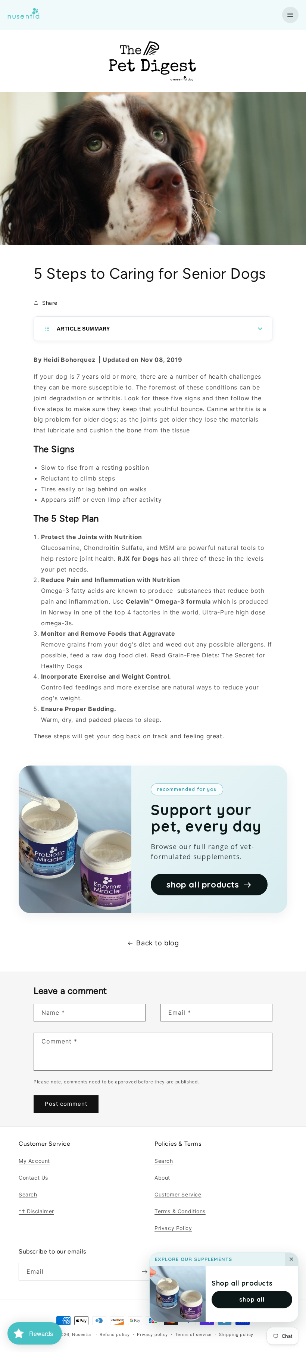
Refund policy (114, 1334)
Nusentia (81, 1334)
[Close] (292, 1259)
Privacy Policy (173, 1228)
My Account (34, 1161)
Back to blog (157, 943)
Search (28, 1194)
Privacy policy (152, 1334)
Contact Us (33, 1177)
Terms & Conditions (180, 1211)
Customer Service (178, 1194)
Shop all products (242, 1283)
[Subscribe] (144, 1271)
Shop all (252, 1299)
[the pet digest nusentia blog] (153, 87)
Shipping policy (236, 1334)
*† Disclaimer (36, 1211)
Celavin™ (139, 601)
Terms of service (193, 1334)
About (162, 1177)
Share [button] (49, 303)
